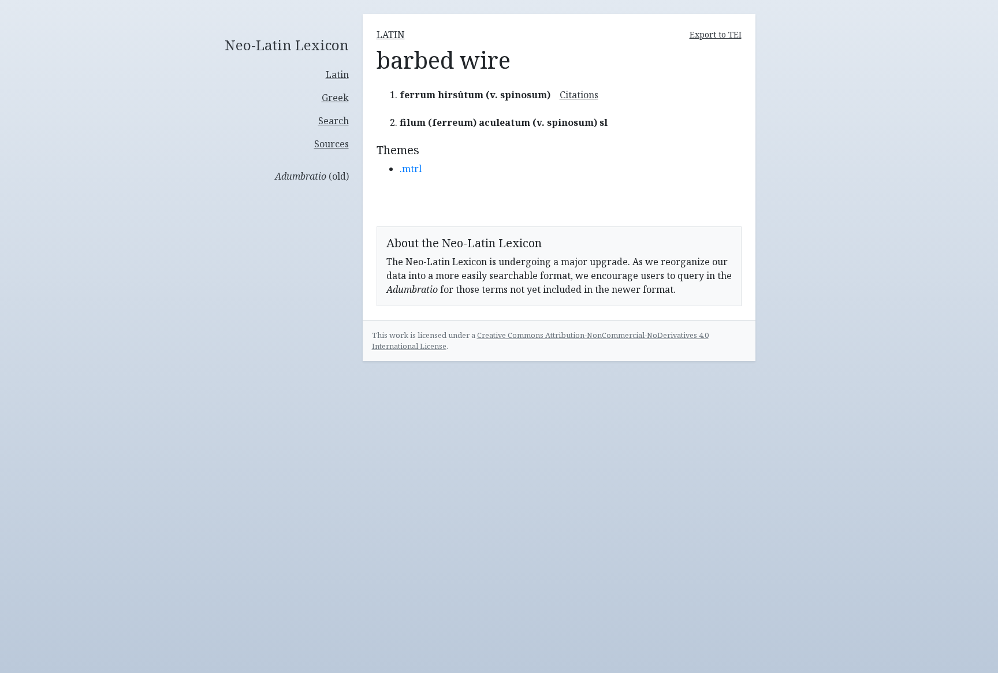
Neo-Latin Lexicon (287, 45)
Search (333, 120)
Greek (335, 97)
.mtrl (411, 168)
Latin (337, 74)
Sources (331, 143)
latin (391, 34)
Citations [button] (579, 94)
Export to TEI (716, 34)
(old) (312, 176)
